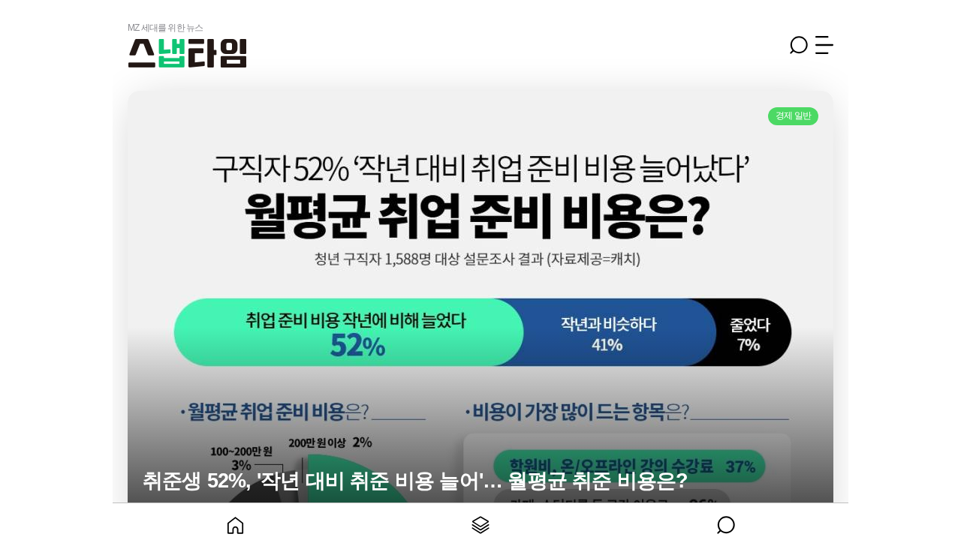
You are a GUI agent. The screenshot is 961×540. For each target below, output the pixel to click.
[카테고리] (481, 521)
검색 (799, 45)
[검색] (725, 521)
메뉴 (824, 45)
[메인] (235, 521)
